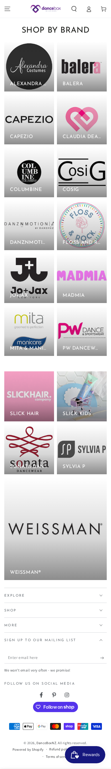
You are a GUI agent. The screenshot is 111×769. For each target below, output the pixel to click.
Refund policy (60, 749)
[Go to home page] (45, 9)
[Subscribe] (103, 658)
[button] (74, 9)
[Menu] (7, 9)
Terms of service (58, 756)
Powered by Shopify (28, 749)
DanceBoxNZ (46, 743)
